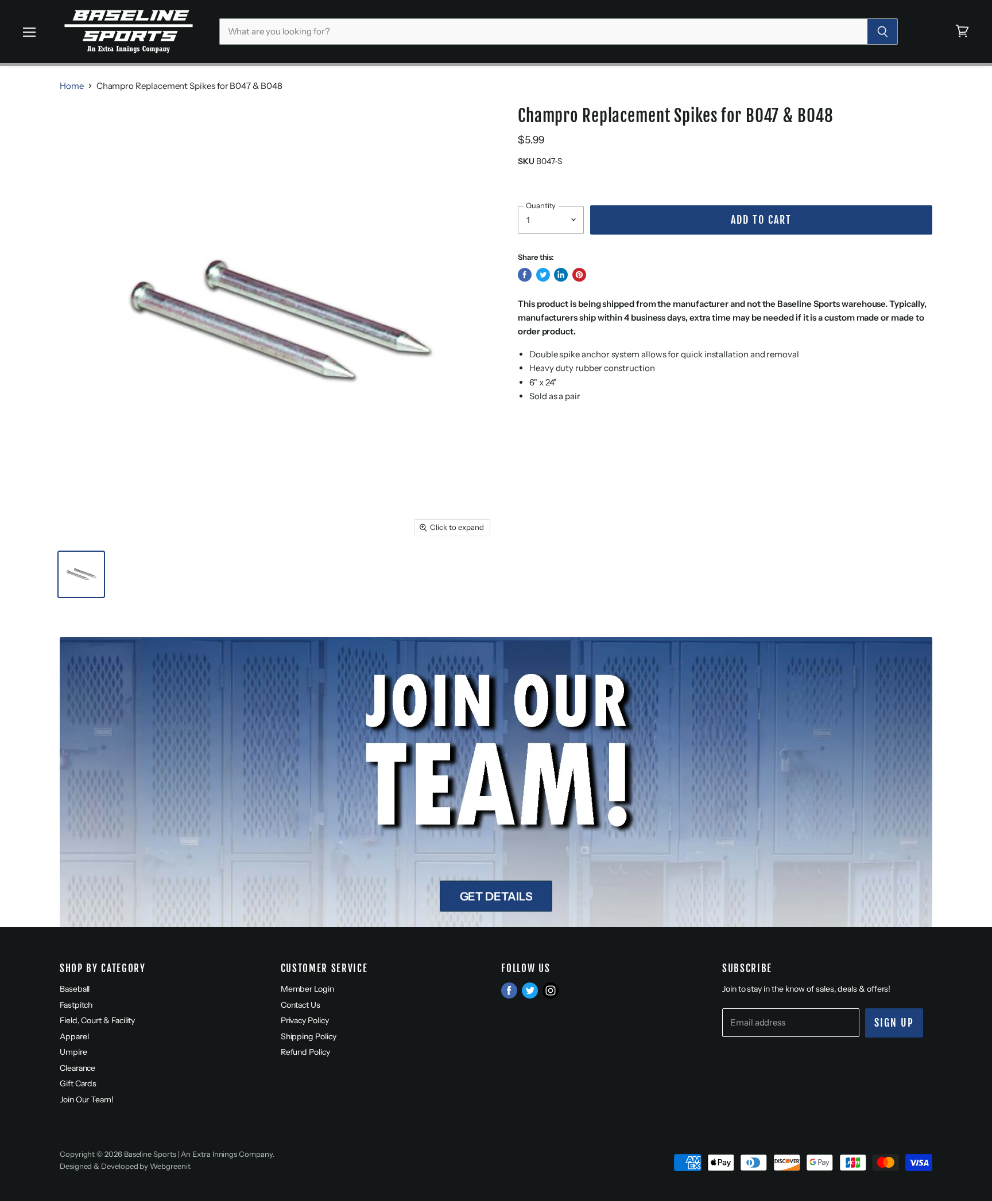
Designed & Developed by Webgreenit (125, 1166)
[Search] (882, 31)
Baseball (75, 989)
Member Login (307, 989)
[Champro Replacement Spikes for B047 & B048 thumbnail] (81, 574)
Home (72, 86)
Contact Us (300, 1005)
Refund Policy (305, 1052)
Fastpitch (76, 1005)
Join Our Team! (87, 1099)
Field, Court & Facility (97, 1020)
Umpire (73, 1052)
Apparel (74, 1036)
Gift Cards (78, 1083)
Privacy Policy (305, 1020)
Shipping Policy (308, 1036)
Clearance (77, 1068)
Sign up (894, 1023)
